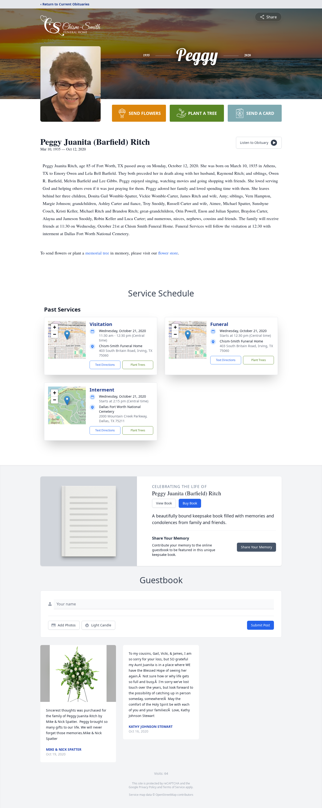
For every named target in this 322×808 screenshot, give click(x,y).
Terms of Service (174, 787)
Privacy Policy (148, 787)
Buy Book (190, 503)
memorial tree (97, 253)
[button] (67, 335)
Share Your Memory (256, 547)
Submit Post (260, 625)
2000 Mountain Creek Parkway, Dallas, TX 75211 (123, 418)
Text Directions (105, 365)
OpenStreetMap (166, 795)
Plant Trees (138, 365)
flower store (168, 253)
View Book (164, 503)
